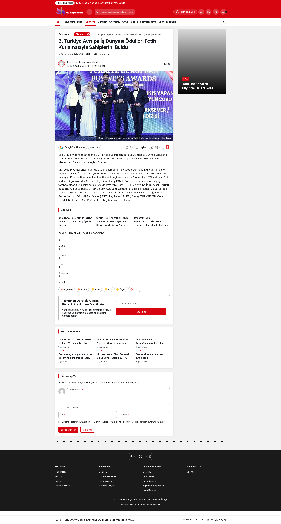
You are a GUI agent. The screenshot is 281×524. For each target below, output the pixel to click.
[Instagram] (149, 456)
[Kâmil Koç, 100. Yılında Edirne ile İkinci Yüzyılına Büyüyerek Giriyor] (76, 220)
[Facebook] (131, 456)
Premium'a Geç (187, 12)
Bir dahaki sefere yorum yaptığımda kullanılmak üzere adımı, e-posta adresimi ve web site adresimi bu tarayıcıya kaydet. (114, 422)
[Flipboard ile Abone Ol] (94, 147)
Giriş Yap (87, 430)
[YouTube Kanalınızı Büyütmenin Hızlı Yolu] (202, 61)
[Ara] (201, 12)
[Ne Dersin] (69, 11)
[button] (208, 12)
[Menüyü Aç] (89, 12)
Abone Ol (141, 312)
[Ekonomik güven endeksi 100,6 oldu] (153, 356)
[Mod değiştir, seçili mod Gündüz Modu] (223, 21)
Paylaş (222, 519)
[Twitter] (140, 456)
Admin (70, 62)
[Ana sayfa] (57, 21)
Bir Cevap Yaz (69, 376)
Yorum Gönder (68, 430)
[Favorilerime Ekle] (167, 147)
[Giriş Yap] (216, 12)
